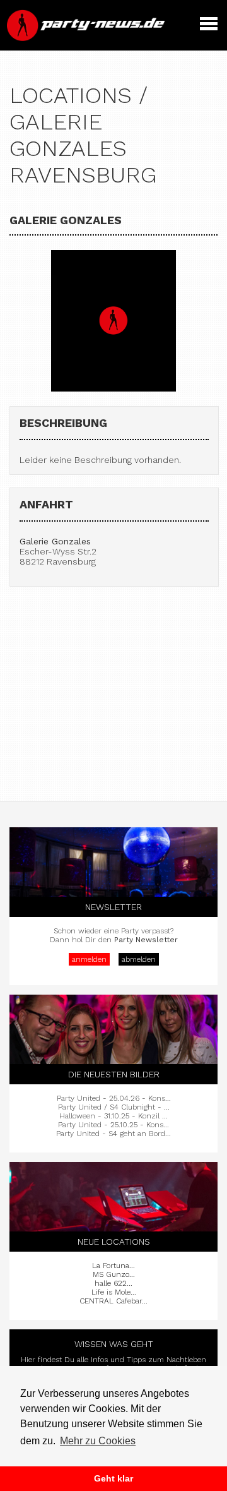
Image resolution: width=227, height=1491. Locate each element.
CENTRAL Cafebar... (113, 1300)
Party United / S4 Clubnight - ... (114, 1107)
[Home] (87, 38)
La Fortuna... (113, 1265)
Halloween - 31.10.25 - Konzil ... (113, 1115)
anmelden (89, 959)
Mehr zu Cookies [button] (98, 1440)
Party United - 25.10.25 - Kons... (113, 1124)
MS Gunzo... (114, 1274)
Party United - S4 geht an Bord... (113, 1133)
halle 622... (113, 1283)
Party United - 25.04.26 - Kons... (114, 1098)
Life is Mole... (113, 1292)
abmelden (139, 959)
